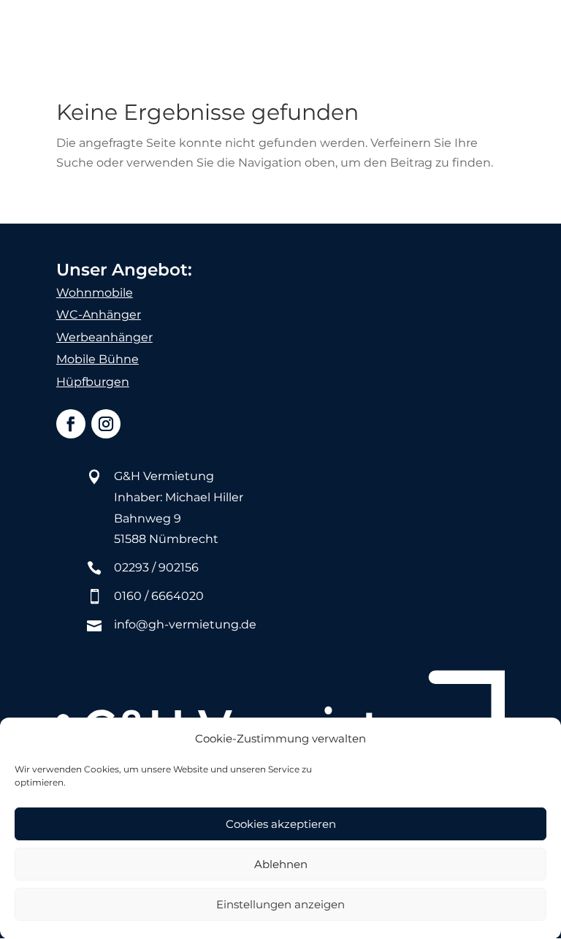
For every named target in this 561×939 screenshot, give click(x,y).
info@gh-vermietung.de (185, 624)
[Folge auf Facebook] (70, 423)
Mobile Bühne (97, 359)
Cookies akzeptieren (281, 824)
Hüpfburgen (92, 382)
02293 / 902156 (156, 567)
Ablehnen (281, 864)
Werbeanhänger (104, 337)
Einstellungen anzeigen (280, 904)
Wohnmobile (94, 293)
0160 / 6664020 (159, 596)
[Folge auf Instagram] (106, 423)
